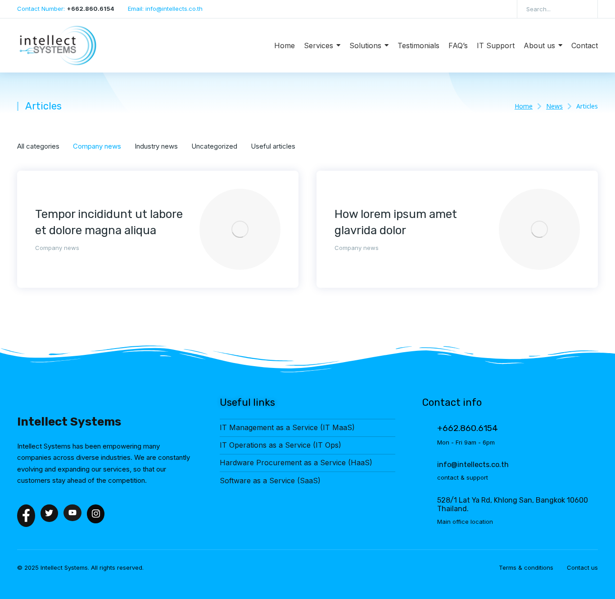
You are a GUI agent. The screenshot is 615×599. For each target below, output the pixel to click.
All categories (38, 146)
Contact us (582, 567)
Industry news (156, 146)
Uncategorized (214, 146)
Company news (97, 146)
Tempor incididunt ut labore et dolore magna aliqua (109, 222)
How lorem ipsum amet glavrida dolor (396, 222)
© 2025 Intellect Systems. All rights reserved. (80, 567)
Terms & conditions (526, 567)
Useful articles (273, 146)
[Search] (584, 9)
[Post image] (239, 229)
